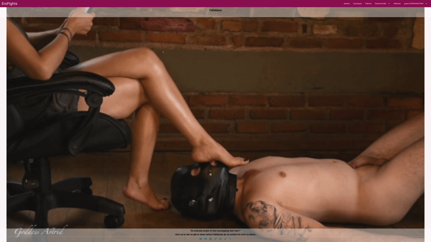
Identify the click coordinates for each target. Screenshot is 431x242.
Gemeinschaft (382, 3)
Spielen (347, 3)
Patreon (368, 3)
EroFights (9, 3)
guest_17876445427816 (416, 3)
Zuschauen (357, 3)
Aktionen (397, 3)
